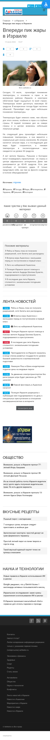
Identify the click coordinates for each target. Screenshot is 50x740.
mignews (17, 182)
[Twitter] (21, 49)
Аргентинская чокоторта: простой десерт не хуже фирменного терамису (23, 534)
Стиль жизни (12, 671)
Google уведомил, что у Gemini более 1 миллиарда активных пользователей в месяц (24, 585)
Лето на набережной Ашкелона (20, 265)
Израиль (8, 189)
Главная (6, 20)
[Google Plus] (35, 49)
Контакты (11, 634)
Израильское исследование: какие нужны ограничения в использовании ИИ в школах (23, 594)
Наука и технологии (15, 685)
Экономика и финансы (16, 656)
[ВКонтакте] (8, 49)
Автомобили (12, 677)
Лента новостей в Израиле (18, 695)
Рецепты (10, 667)
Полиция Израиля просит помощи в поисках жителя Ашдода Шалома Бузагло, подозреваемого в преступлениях (24, 272)
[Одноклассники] (8, 54)
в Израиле (19, 20)
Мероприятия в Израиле (17, 703)
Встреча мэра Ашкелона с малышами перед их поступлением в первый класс (23, 259)
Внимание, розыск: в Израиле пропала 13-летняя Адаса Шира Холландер (22, 494)
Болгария (28, 192)
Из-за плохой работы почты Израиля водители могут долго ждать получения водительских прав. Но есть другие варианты (24, 484)
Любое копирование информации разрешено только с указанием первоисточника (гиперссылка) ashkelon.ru (25, 646)
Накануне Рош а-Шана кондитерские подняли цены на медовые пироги (23, 367)
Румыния (17, 192)
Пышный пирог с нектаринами (17, 518)
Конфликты (12, 689)
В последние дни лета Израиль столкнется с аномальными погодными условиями (23, 282)
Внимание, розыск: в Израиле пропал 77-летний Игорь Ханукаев (22, 466)
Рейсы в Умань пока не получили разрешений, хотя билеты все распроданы (24, 252)
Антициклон (37, 189)
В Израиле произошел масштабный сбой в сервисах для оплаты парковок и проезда (22, 602)
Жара (26, 189)
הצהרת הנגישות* (13, 638)
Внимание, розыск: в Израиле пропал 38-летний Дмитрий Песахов (22, 474)
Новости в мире (13, 707)
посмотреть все (25, 408)
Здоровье (11, 659)
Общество (11, 681)
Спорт (9, 663)
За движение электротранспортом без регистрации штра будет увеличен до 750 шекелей (24, 377)
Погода (18, 189)
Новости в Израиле (15, 711)
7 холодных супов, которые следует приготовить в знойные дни (19, 526)
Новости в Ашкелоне (15, 699)
